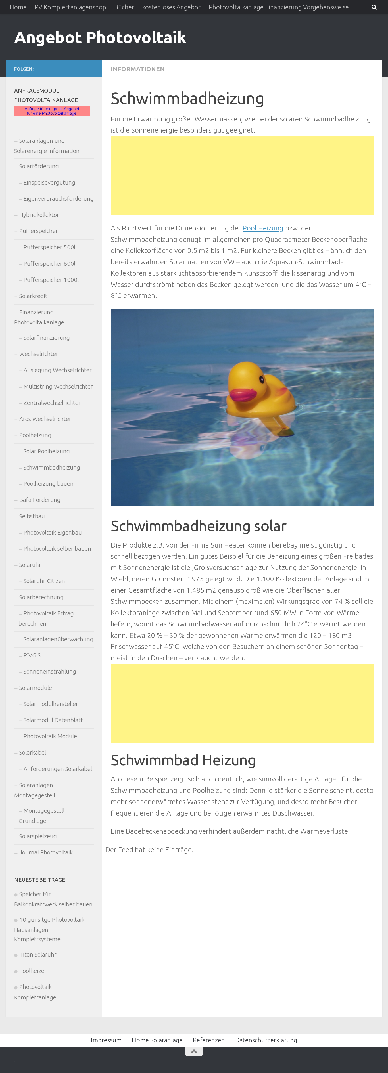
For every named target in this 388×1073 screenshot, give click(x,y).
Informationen (138, 68)
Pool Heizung (263, 228)
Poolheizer (33, 970)
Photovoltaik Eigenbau (53, 532)
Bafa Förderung (40, 499)
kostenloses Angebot (171, 7)
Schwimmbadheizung (52, 467)
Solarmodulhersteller (51, 704)
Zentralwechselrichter (52, 402)
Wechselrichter (38, 354)
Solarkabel (32, 752)
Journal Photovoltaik (46, 852)
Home (18, 7)
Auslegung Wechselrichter (58, 370)
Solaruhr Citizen (44, 581)
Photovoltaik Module (50, 736)
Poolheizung (35, 435)
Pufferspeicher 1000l (51, 279)
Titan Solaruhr (38, 954)
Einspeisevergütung (49, 182)
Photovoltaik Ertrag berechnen (46, 618)
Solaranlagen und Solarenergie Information (47, 145)
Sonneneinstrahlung (50, 671)
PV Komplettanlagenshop (70, 7)
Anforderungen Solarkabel (58, 769)
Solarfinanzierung (47, 337)
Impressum (106, 1039)
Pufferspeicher (38, 231)
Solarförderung (39, 166)
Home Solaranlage (157, 1039)
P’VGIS (32, 655)
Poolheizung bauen (49, 483)
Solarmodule (35, 687)
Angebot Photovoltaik (100, 37)
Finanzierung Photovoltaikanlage (39, 317)
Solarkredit (33, 296)
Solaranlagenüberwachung (58, 639)
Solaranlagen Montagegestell (34, 790)
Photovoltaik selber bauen (57, 548)
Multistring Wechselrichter (58, 386)
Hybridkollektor (39, 214)
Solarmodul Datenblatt (53, 720)
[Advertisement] (242, 175)
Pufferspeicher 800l (49, 263)
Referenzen (209, 1039)
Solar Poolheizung (47, 451)
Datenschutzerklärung (266, 1039)
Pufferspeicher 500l (49, 247)
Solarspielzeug (38, 836)
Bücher (124, 7)
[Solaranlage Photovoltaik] (52, 114)
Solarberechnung (41, 597)
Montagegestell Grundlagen (41, 815)
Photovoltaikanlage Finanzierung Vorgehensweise (279, 7)
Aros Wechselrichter (45, 419)
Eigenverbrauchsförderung (59, 198)
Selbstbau (32, 516)
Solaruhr (30, 564)
